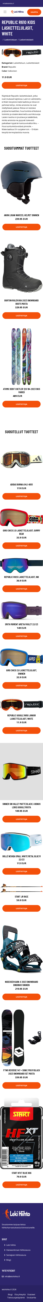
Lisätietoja (21, 85)
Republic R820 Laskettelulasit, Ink (21, 576)
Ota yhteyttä (20, 1294)
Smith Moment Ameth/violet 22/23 (21, 624)
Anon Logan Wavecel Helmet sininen (21, 215)
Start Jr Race (21, 896)
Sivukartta (31, 1297)
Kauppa (34, 12)
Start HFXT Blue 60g (21, 1172)
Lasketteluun (10, 39)
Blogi (8, 1260)
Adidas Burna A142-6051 (21, 484)
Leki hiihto (11, 1245)
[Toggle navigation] (5, 12)
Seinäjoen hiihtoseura (16, 1255)
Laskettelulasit (26, 39)
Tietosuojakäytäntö (16, 1297)
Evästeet (31, 1294)
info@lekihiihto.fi (8, 4)
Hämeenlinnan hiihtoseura (18, 1250)
